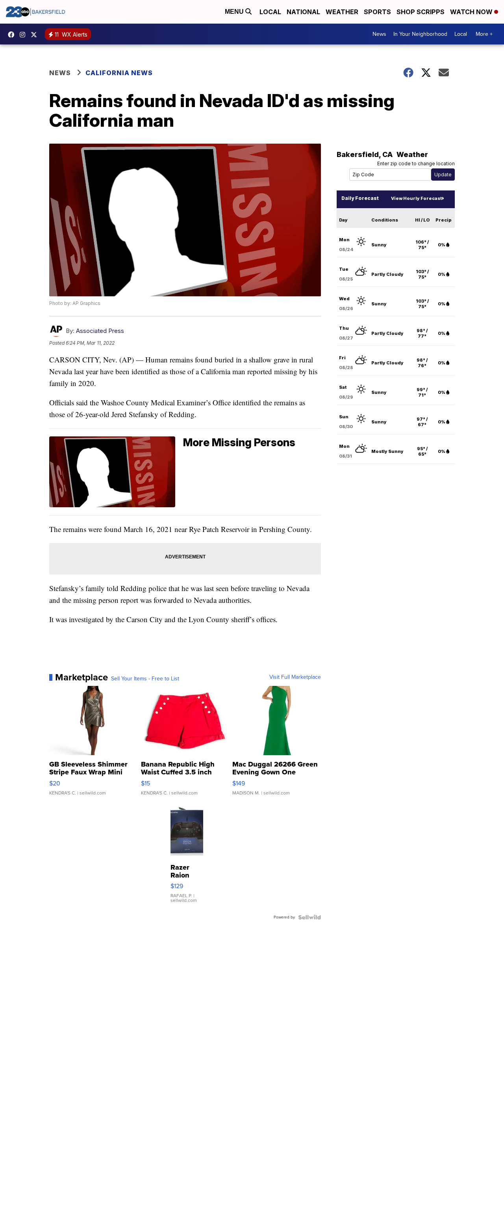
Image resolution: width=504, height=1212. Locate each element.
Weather (342, 12)
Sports (377, 12)
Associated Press (100, 330)
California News (119, 73)
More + (484, 34)
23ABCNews (24, 34)
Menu (235, 11)
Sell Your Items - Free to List (145, 679)
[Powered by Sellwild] (309, 917)
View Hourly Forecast (416, 198)
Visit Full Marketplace (295, 677)
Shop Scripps (421, 12)
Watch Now (472, 12)
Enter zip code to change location (416, 163)
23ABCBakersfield (13, 34)
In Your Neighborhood (420, 34)
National (303, 12)
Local (270, 12)
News (379, 34)
